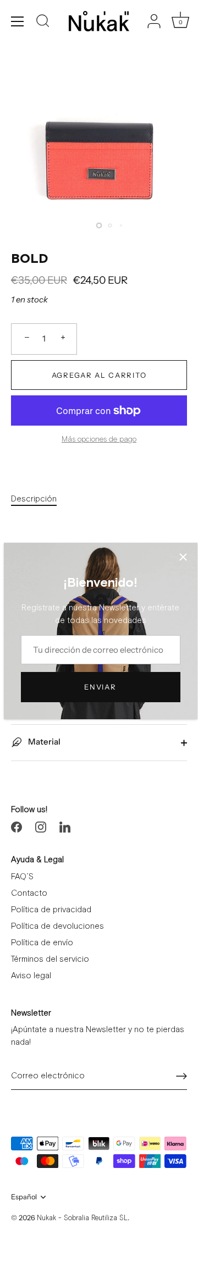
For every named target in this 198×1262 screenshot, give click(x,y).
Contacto (29, 893)
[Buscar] (43, 22)
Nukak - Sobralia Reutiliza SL (82, 1218)
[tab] (39, 499)
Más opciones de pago (99, 439)
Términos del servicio (50, 959)
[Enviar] (181, 1076)
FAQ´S (22, 877)
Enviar (100, 686)
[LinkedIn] (64, 826)
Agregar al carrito (99, 375)
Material (43, 741)
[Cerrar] (183, 557)
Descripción (34, 499)
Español (24, 1197)
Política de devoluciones (57, 926)
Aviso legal (31, 976)
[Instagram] (40, 826)
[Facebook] (16, 826)
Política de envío (42, 943)
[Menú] (18, 21)
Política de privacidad (51, 910)
